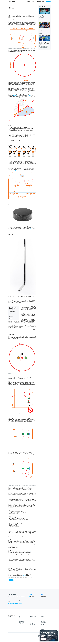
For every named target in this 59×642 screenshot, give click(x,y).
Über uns (20, 617)
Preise (31, 600)
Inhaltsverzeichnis (21, 623)
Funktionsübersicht (43, 601)
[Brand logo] (12, 1)
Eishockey (11, 5)
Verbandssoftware (43, 622)
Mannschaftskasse (20, 535)
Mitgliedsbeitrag (43, 617)
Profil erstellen (11, 580)
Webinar (31, 617)
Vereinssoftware (30, 95)
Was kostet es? (39, 1)
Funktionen (33, 1)
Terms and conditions (22, 622)
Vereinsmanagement (32, 624)
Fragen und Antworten (33, 616)
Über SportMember (27, 1)
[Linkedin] (13, 635)
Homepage (24, 575)
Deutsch (10, 616)
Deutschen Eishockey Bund (27, 565)
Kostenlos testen (19, 603)
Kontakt (20, 616)
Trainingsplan (42, 616)
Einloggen (48, 1)
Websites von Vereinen (33, 622)
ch (43, 1)
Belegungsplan (15, 95)
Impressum (20, 624)
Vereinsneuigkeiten (32, 623)
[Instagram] (12, 635)
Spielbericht (29, 551)
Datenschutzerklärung (22, 621)
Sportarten (31, 228)
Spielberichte (42, 629)
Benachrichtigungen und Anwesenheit (44, 624)
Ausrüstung (20, 331)
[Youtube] (10, 635)
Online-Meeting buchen (12, 603)
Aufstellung (25, 25)
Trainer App (14, 170)
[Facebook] (8, 635)
